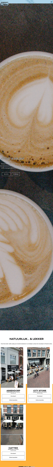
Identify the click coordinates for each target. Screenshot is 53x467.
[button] (51, 2)
